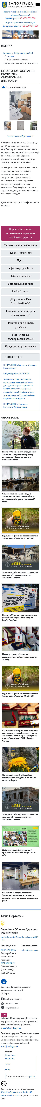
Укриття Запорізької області (20, 245)
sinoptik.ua (30, 1076)
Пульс (20, 260)
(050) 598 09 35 (8, 950)
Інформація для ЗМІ (23, 53)
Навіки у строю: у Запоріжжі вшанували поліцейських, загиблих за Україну (19, 657)
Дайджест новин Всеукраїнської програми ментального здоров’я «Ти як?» (18, 852)
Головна (7, 53)
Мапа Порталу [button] (11, 916)
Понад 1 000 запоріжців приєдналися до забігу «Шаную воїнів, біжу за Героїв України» (19, 617)
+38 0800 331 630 (30, 26)
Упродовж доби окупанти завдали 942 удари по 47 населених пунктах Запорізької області (20, 575)
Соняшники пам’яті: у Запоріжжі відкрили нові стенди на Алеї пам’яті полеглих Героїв (19, 777)
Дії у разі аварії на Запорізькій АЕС (20, 301)
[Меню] (37, 5)
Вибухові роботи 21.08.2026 (16, 374)
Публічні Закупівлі (20, 276)
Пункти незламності (20, 253)
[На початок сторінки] (20, 1102)
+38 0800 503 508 (27, 18)
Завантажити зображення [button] (19, 136)
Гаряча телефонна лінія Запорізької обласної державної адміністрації (20, 15)
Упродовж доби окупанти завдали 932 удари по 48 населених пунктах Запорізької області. (20, 817)
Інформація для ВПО (20, 268)
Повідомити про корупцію (20, 346)
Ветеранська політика (20, 284)
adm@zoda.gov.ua (30, 950)
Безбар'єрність (20, 291)
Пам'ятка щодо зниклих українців (20, 325)
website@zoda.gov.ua (11, 1028)
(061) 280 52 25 (8, 963)
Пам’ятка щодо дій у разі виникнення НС (20, 313)
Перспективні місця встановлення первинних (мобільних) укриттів (20, 233)
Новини (10, 56)
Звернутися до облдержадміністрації (20, 337)
